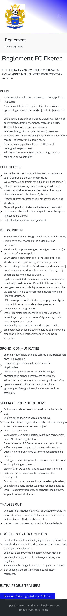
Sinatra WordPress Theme (33, 609)
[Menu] (60, 16)
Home (8, 46)
